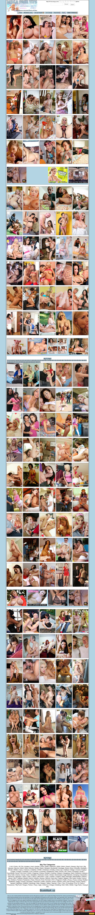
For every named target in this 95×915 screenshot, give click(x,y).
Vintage (51, 885)
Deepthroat (50, 871)
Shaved (48, 881)
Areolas (37, 866)
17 (30, 360)
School (23, 881)
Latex (29, 876)
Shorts (54, 881)
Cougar (13, 871)
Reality (85, 880)
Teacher (54, 883)
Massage (69, 876)
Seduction (37, 881)
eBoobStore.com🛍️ (28, 12)
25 (43, 360)
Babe (47, 866)
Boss (71, 868)
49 (84, 360)
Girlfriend (78, 873)
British (16, 870)
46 (79, 360)
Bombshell (54, 868)
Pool (42, 880)
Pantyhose (26, 880)
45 (77, 360)
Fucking (53, 873)
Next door (54, 878)
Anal (32, 866)
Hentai (52, 875)
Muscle (48, 878)
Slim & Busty (71, 881)
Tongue (24, 885)
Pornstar (48, 880)
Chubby (52, 870)
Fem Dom (23, 873)
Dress (69, 871)
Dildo (56, 871)
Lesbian (52, 876)
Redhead (12, 881)
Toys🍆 (64, 12)
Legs (46, 876)
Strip (37, 883)
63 (27, 362)
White (71, 885)
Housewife (83, 875)
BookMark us (47, 890)
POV (53, 880)
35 (60, 360)
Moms (31, 878)
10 (18, 360)
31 (54, 360)
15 (27, 360)
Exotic (82, 871)
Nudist (79, 878)
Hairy (28, 875)
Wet (63, 885)
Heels (46, 875)
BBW (58, 866)
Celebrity (33, 870)
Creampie (25, 871)
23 (40, 360)
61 (24, 362)
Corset (78, 870)
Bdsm (63, 866)
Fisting (41, 873)
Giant (72, 873)
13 (23, 360)
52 (9, 362)
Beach (68, 866)
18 (32, 360)
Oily (8, 880)
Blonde (10, 870)
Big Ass (16, 868)
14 (25, 360)
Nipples (66, 878)
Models (25, 878)
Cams (21, 870)
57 (17, 362)
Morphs (36, 878)
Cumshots (42, 871)
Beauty (73, 866)
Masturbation (77, 876)
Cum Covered (33, 871)
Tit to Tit (76, 883)
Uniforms (45, 885)
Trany (35, 885)
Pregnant (59, 880)
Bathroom (53, 866)
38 (65, 360)
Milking (20, 878)
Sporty (83, 881)
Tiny (63, 883)
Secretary (29, 881)
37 (64, 360)
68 (36, 362)
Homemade (58, 875)
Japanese (18, 876)
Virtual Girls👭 (57, 12)
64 (29, 362)
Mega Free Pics (19, 909)
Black (41, 868)
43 (74, 360)
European (76, 871)
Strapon (43, 883)
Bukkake (83, 868)
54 (12, 362)
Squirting (19, 883)
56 (16, 362)
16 (28, 360)
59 (21, 362)
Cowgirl (18, 871)
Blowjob (47, 868)
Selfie (43, 881)
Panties (19, 880)
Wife (67, 885)
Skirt (64, 881)
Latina (34, 876)
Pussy (70, 880)
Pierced (37, 880)
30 (52, 360)
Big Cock (80, 866)
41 (70, 360)
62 (26, 362)
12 (22, 360)
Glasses (84, 873)
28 (49, 360)
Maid (63, 876)
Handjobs (34, 875)
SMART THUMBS (13, 914)
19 (33, 360)
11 (20, 360)
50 (85, 360)
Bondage (61, 868)
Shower (59, 881)
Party (32, 880)
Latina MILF (40, 876)
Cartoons (26, 870)
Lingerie (58, 876)
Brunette (77, 868)
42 (72, 360)
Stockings (32, 883)
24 (42, 360)
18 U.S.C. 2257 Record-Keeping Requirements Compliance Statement (28, 913)
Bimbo (37, 868)
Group (23, 875)
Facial (17, 873)
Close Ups (59, 870)
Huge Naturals (67, 875)
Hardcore (41, 875)
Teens (82, 883)
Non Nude (73, 878)
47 (80, 360)
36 (62, 360)
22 (38, 360)
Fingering (35, 873)
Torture (30, 885)
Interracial (11, 876)
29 (50, 360)
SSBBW (25, 883)
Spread (12, 883)
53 (11, 362)
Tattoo (48, 883)
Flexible (47, 873)
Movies (42, 878)
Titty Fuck (18, 885)
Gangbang (66, 873)
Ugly (39, 885)
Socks (78, 881)
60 (22, 362)
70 (39, 362)
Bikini (22, 868)
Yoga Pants (77, 885)
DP (66, 871)
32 (55, 360)
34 (59, 360)
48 (82, 360)
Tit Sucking (69, 883)
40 (69, 360)
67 (34, 362)
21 (37, 360)
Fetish (29, 873)
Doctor (61, 871)
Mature (84, 876)
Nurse (84, 878)
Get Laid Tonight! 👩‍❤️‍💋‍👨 (39, 12)
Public (65, 880)
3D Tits (21, 866)
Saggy (18, 881)
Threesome (10, 885)
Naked (60, 878)
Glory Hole (11, 875)
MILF (15, 878)
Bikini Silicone (29, 868)
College (72, 870)
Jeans (24, 876)
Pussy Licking (77, 880)
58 (19, 362)
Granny (17, 875)
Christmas (46, 870)
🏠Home (20, 12)
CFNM (39, 870)
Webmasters (9, 913)
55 (14, 362)
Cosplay (83, 870)
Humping (76, 875)
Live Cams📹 (49, 12)
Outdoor (13, 880)
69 (38, 362)
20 (35, 360)
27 (47, 360)
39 (67, 360)
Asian (42, 866)
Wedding (58, 885)
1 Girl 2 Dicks (13, 866)
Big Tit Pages (47, 358)
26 (45, 360)
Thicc (59, 883)
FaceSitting (10, 873)
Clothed (66, 870)
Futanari (59, 873)
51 (7, 362)
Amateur (27, 866)
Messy (10, 878)
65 (31, 362)
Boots (67, 868)
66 (33, 362)
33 (57, 360)
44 (75, 360)
